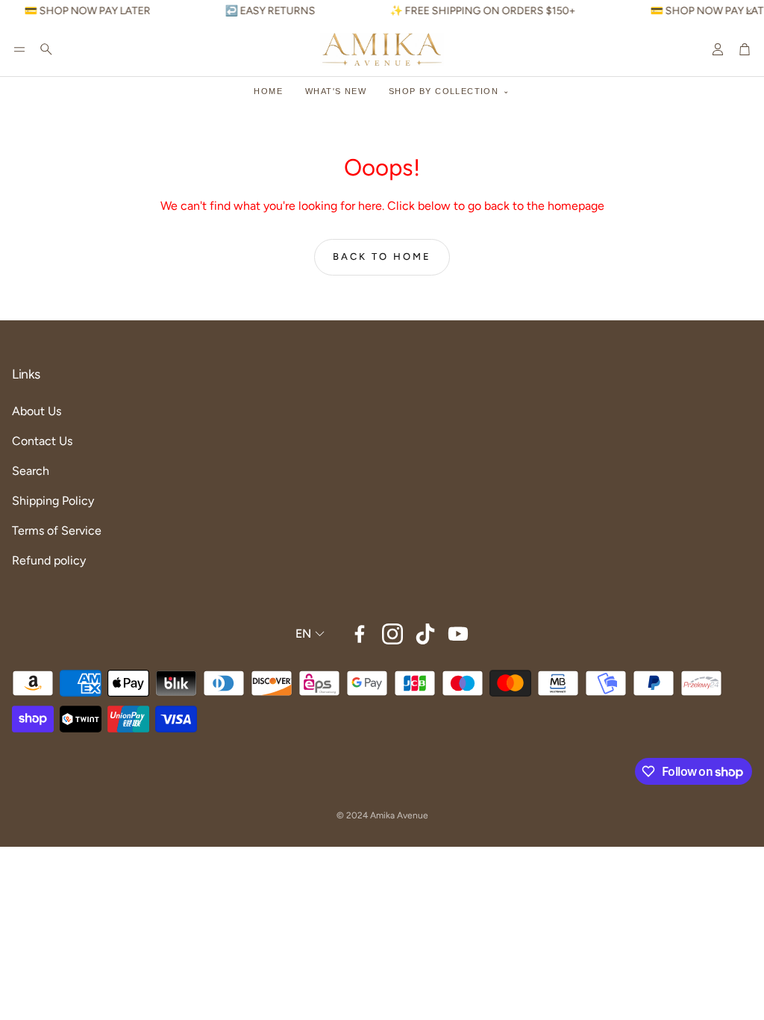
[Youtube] (458, 633)
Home (268, 91)
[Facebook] (359, 633)
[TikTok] (425, 633)
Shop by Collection (443, 91)
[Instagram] (392, 633)
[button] (19, 49)
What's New (335, 91)
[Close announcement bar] (749, 11)
